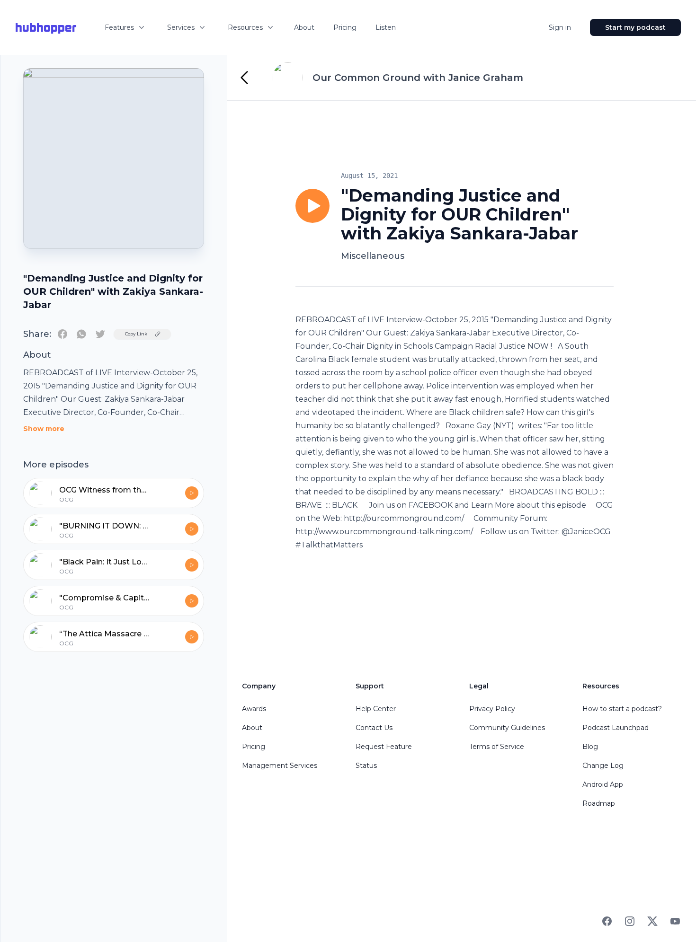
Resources (245, 27)
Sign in (560, 27)
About (304, 27)
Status (366, 765)
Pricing (345, 27)
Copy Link (136, 333)
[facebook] (62, 334)
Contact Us (374, 727)
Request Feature (384, 746)
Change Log (603, 765)
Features (119, 27)
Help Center (376, 708)
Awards (254, 708)
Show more (43, 428)
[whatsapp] (81, 334)
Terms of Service (496, 746)
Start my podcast (635, 27)
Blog (590, 746)
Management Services (279, 765)
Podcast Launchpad (615, 727)
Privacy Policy (492, 708)
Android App (602, 784)
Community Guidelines (507, 727)
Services (181, 27)
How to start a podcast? (622, 708)
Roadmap (598, 803)
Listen (385, 27)
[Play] (312, 206)
